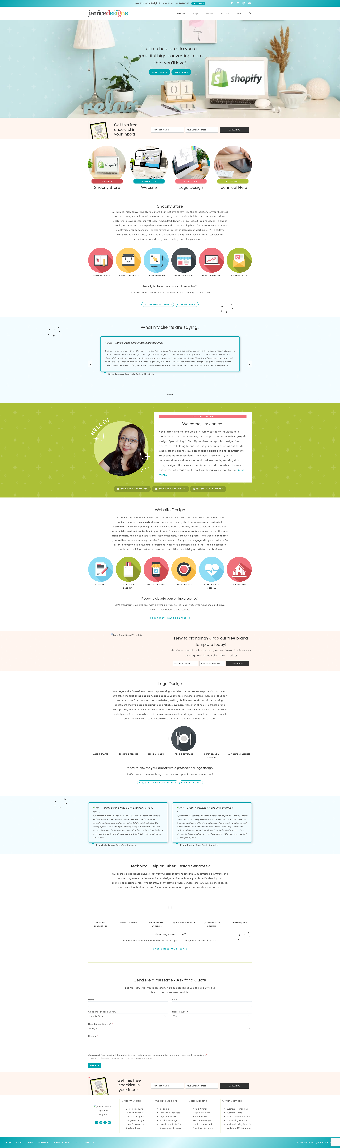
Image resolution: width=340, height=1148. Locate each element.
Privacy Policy (63, 1142)
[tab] (168, 394)
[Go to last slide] (90, 364)
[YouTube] (249, 3)
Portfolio (224, 13)
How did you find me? (100, 1024)
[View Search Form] (250, 13)
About (240, 13)
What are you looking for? (102, 1011)
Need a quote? (180, 1011)
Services (181, 13)
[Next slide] (250, 364)
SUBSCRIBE (234, 130)
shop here (198, 3)
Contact (89, 1142)
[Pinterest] (238, 3)
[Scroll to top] (332, 1136)
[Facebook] (232, 3)
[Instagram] (243, 3)
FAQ (78, 1142)
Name (91, 999)
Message (93, 1036)
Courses (209, 13)
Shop (195, 13)
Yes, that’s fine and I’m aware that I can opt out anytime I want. (122, 1058)
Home (8, 1142)
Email (175, 999)
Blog (30, 1142)
